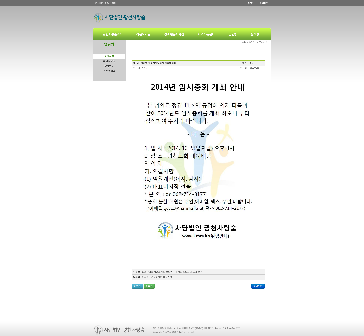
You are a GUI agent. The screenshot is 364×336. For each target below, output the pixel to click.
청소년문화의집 (174, 34)
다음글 (149, 286)
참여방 (255, 34)
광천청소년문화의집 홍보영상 (157, 277)
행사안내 (109, 66)
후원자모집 (109, 61)
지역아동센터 (206, 34)
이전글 (137, 286)
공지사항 (109, 56)
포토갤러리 (109, 71)
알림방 (232, 34)
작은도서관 (143, 34)
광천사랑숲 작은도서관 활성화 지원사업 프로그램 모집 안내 (172, 271)
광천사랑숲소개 (113, 34)
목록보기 (258, 286)
